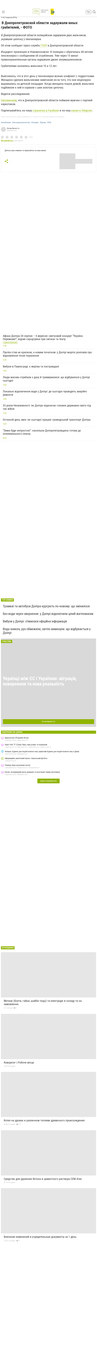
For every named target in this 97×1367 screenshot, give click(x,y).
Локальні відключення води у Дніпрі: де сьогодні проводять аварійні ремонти (45, 393)
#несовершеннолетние (21, 122)
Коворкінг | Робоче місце (19, 1062)
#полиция (35, 122)
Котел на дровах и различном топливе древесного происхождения (44, 1120)
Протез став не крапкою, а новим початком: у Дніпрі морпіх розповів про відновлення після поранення (47, 354)
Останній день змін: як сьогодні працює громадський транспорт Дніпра (46, 419)
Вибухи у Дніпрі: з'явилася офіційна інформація (35, 621)
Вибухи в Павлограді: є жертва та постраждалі (31, 366)
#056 (49, 122)
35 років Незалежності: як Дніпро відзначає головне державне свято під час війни (47, 407)
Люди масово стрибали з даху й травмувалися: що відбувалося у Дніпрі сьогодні (46, 379)
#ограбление (6, 122)
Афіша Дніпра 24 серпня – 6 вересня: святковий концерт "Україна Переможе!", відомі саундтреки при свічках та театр (43, 337)
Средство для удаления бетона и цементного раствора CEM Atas (43, 1179)
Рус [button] (88, 12)
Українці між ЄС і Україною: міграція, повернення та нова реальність (40, 681)
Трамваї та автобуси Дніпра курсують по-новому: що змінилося (46, 606)
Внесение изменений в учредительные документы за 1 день (40, 1236)
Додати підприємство (48, 781)
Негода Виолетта (13, 128)
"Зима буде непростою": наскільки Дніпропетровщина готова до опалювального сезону (42, 432)
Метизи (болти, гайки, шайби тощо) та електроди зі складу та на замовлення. (43, 1002)
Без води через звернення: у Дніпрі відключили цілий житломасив (48, 614)
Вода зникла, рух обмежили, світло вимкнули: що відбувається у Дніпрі (47, 631)
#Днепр (43, 122)
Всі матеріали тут (48, 721)
